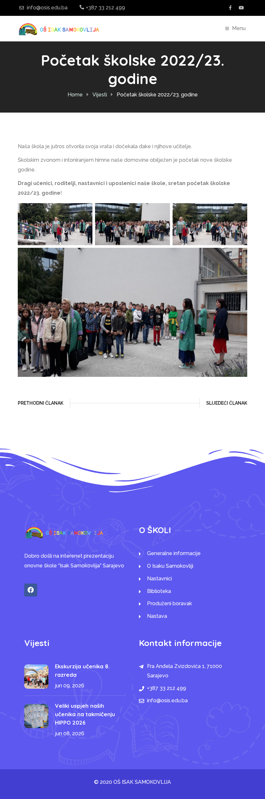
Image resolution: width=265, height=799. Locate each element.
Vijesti (99, 95)
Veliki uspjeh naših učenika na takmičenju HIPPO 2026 (85, 714)
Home (75, 95)
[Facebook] (30, 590)
